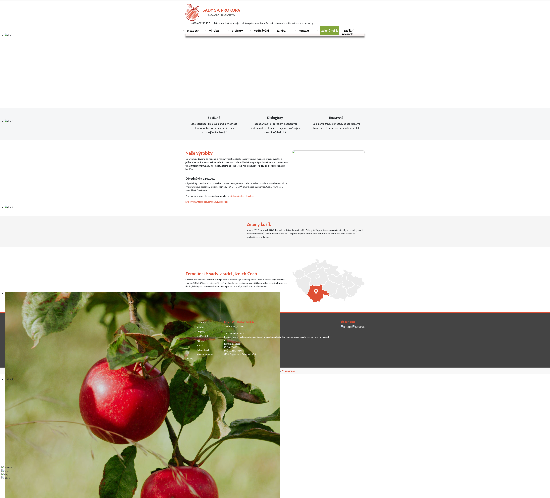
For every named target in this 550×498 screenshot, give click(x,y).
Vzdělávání (202, 336)
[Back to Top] (546, 494)
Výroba (200, 327)
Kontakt (200, 345)
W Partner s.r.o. (288, 371)
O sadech (201, 322)
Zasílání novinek (205, 354)
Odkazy (189, 358)
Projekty (201, 331)
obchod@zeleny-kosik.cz (242, 196)
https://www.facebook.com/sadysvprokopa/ (206, 201)
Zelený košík (203, 350)
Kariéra (200, 340)
